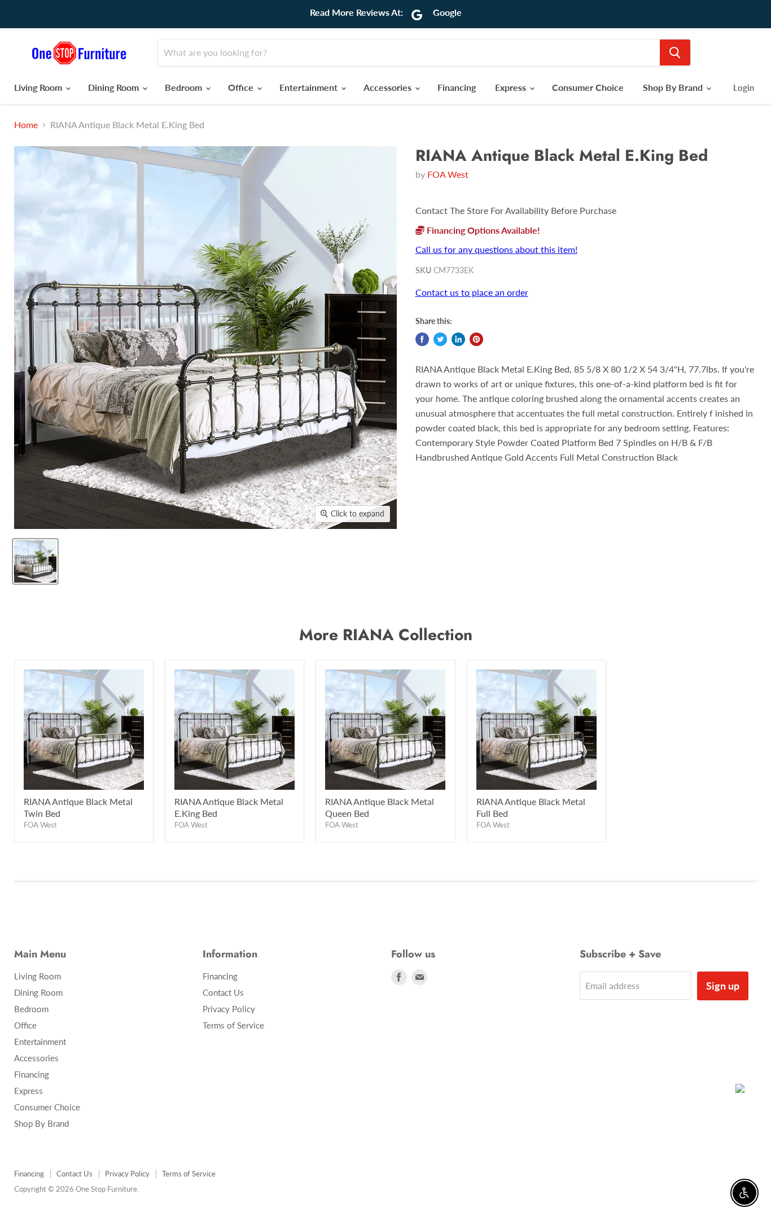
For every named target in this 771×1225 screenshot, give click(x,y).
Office (242, 87)
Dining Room (114, 87)
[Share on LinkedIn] (458, 339)
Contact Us (223, 992)
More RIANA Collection (385, 634)
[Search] (675, 52)
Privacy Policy (229, 1009)
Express (511, 87)
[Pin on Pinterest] (476, 339)
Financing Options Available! (482, 230)
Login (743, 87)
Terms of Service (233, 1025)
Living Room (39, 87)
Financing (456, 87)
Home (26, 125)
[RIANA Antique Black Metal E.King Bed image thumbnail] (35, 561)
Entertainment (309, 87)
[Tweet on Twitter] (440, 339)
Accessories (388, 87)
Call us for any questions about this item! (496, 249)
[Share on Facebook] (422, 339)
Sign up (722, 985)
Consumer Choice (588, 87)
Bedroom (184, 87)
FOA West (447, 174)
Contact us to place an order (471, 292)
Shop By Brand (674, 87)
